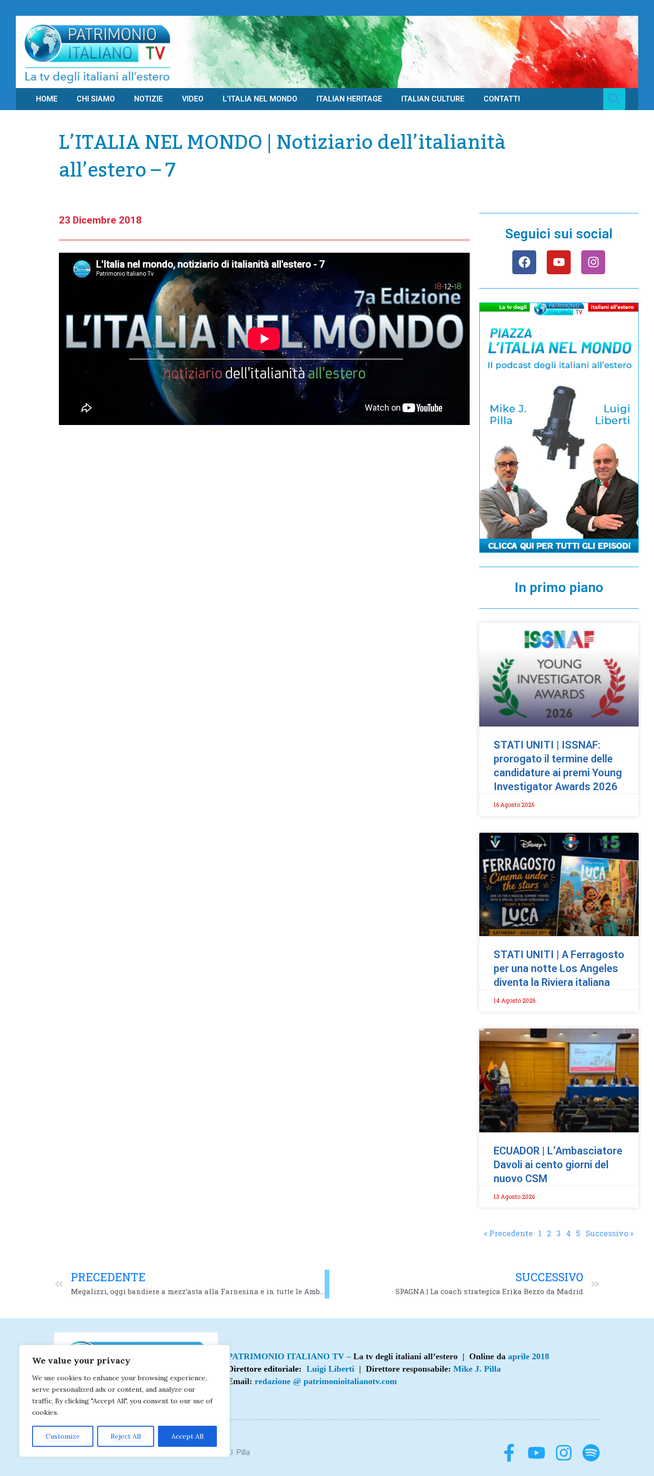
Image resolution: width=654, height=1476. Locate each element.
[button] (614, 99)
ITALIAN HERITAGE (349, 98)
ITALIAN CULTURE (432, 98)
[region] (124, 1401)
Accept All (187, 1436)
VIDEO (192, 98)
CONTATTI (502, 98)
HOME (46, 98)
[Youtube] (559, 262)
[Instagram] (593, 262)
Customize (62, 1436)
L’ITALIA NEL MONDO (260, 98)
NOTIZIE (148, 98)
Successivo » (609, 1233)
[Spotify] (591, 1453)
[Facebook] (524, 262)
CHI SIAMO (96, 98)
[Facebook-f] (509, 1453)
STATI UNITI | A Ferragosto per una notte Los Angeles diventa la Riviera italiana (559, 968)
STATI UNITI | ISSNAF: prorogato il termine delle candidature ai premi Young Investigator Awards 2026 (558, 766)
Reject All (126, 1436)
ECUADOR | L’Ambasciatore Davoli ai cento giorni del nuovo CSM (558, 1165)
